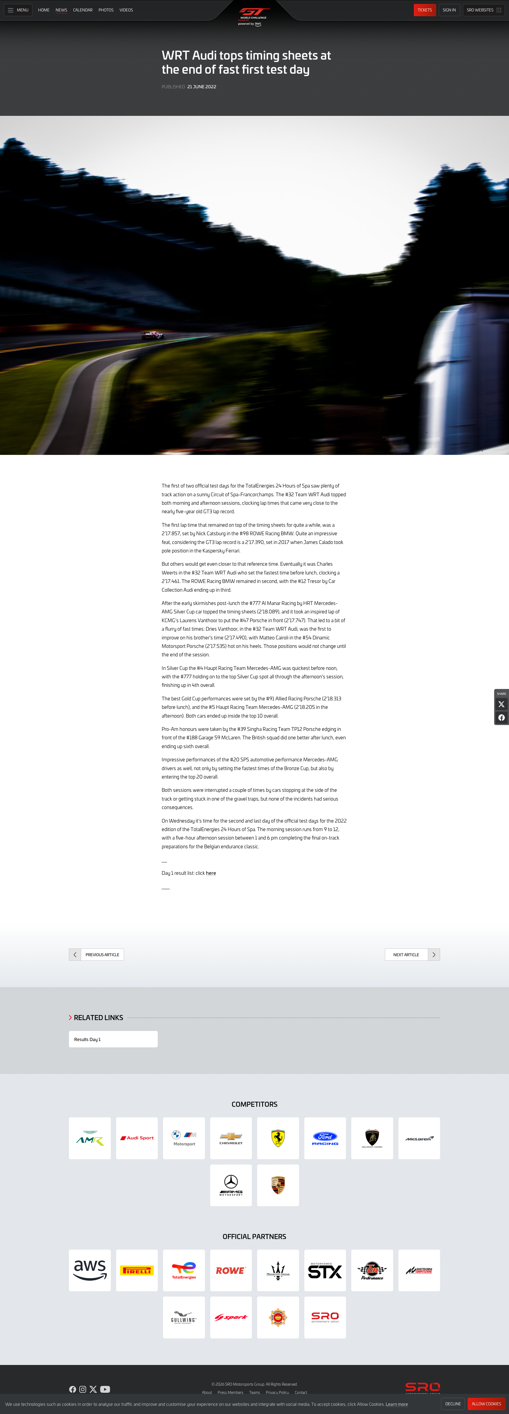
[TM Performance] (372, 1271)
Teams (254, 1392)
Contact (301, 1392)
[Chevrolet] (231, 1138)
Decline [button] (453, 1403)
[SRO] (325, 1317)
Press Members (230, 1392)
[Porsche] (278, 1185)
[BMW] (184, 1138)
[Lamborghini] (372, 1138)
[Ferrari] (278, 1138)
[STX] (325, 1271)
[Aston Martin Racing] (90, 1138)
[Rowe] (231, 1271)
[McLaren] (419, 1138)
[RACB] (278, 1317)
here (211, 873)
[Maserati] (278, 1271)
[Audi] (137, 1138)
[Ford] (325, 1138)
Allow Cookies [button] (486, 1403)
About (207, 1392)
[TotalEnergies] (184, 1271)
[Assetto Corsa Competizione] (419, 1271)
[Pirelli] (137, 1271)
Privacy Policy (277, 1392)
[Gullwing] (184, 1317)
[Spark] (231, 1317)
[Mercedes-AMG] (231, 1185)
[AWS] (90, 1271)
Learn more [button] (397, 1404)
